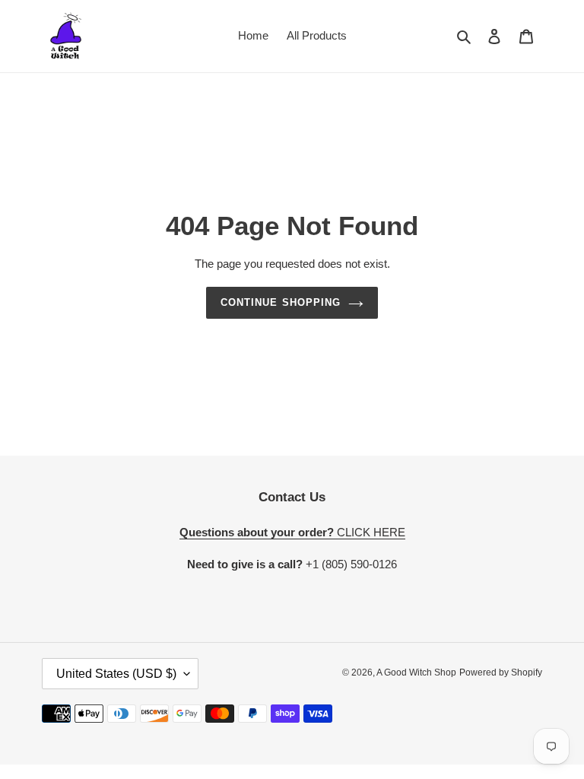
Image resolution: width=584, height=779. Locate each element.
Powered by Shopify (500, 672)
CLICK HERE (292, 532)
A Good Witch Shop (416, 672)
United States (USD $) (116, 673)
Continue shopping (281, 302)
